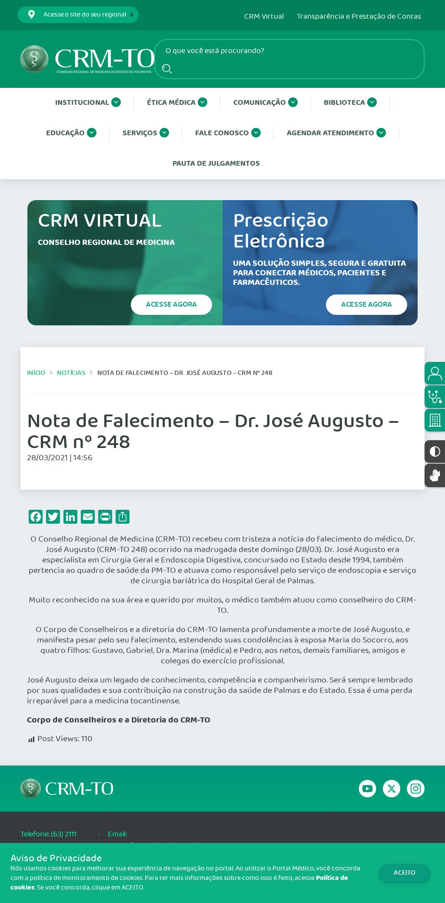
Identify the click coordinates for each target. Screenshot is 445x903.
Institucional (82, 103)
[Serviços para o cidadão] (435, 373)
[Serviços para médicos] (435, 396)
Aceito (404, 872)
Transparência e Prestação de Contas (359, 17)
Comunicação (259, 103)
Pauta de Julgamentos (216, 163)
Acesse (171, 304)
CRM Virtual (264, 17)
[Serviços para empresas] (435, 420)
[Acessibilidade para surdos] (435, 475)
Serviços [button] (140, 133)
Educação (65, 133)
